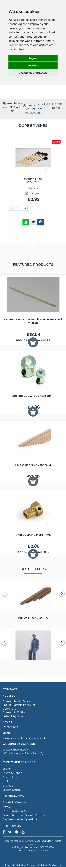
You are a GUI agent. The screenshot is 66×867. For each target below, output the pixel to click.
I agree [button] (33, 58)
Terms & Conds (12, 773)
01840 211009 (10, 727)
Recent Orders (12, 790)
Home (6, 806)
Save (57, 141)
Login (6, 781)
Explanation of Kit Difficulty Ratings (24, 815)
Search (7, 769)
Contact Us (10, 777)
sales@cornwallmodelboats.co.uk (24, 738)
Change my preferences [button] (33, 72)
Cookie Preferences (15, 802)
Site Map (8, 785)
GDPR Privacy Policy (15, 811)
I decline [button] (33, 65)
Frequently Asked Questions (20, 819)
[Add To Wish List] (33, 222)
